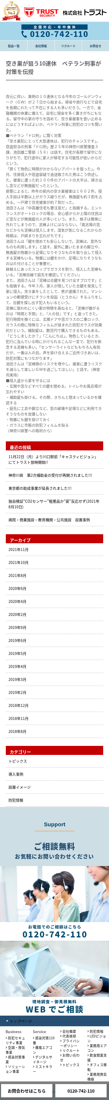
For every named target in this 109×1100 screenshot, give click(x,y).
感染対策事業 (15, 1059)
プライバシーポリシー (70, 1043)
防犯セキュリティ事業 (15, 1040)
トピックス (17, 761)
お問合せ (95, 46)
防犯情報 (15, 800)
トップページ (21, 1021)
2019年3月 (17, 679)
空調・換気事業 (15, 1050)
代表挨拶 (69, 1035)
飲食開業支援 (97, 1057)
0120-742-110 (80, 1091)
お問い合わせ (70, 1057)
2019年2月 (17, 692)
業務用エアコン (97, 1048)
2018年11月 (18, 718)
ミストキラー (42, 1069)
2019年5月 (17, 653)
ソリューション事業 (15, 1069)
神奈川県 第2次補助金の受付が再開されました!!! (50, 475)
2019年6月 (17, 640)
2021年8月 (17, 575)
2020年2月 (17, 614)
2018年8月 (17, 731)
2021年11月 (18, 549)
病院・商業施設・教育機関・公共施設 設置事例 (49, 519)
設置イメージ (19, 787)
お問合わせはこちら (27, 1091)
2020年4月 (17, 601)
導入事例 (15, 774)
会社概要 (69, 1031)
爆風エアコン (42, 1050)
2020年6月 (17, 588)
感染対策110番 (43, 1040)
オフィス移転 (97, 1067)
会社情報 (41, 46)
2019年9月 (17, 627)
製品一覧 (14, 46)
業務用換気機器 (97, 1076)
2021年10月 (18, 562)
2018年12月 (18, 705)
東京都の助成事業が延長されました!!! (40, 488)
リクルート (68, 46)
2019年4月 (17, 666)
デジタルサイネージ (42, 1059)
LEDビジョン (96, 1038)
